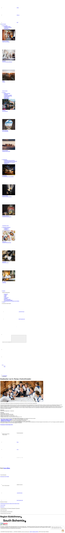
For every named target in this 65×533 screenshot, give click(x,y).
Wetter (18, 7)
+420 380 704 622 (21, 311)
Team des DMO (2, 505)
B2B (17, 22)
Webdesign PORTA (35, 531)
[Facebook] (9, 326)
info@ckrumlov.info (20, 500)
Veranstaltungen (4, 375)
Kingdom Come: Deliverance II (6, 420)
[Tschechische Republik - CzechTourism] (4, 523)
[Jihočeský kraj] (11, 517)
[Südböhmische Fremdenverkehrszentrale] (14, 522)
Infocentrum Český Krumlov (4, 476)
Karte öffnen (7, 468)
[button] (4, 25)
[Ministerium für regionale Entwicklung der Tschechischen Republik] (4, 524)
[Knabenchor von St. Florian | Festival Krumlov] (21, 401)
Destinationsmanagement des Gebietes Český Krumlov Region (9, 503)
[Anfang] (9, 374)
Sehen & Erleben (4, 90)
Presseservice (2, 506)
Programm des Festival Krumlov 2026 (6, 424)
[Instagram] (24, 326)
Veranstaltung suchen (5, 225)
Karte (18, 442)
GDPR (31, 531)
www (18, 449)
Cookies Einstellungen (25, 531)
